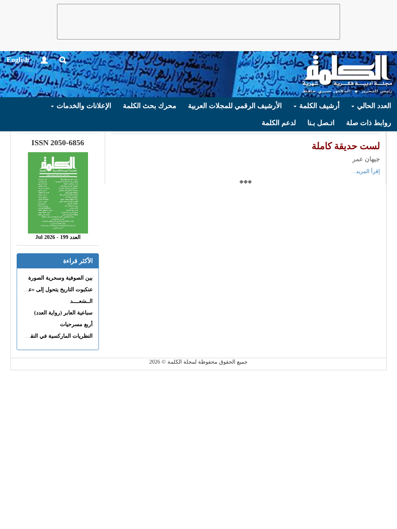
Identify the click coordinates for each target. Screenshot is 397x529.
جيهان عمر (366, 159)
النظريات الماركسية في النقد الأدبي (53, 336)
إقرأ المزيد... (365, 171)
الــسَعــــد (81, 301)
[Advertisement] (198, 21)
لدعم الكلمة (279, 123)
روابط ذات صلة (368, 123)
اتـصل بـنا (321, 123)
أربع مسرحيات (76, 324)
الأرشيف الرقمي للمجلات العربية (235, 106)
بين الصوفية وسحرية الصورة (60, 278)
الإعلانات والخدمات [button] (83, 106)
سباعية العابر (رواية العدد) (63, 313)
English (18, 60)
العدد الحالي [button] (373, 106)
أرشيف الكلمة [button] (318, 106)
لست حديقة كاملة (346, 146)
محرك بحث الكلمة (149, 106)
